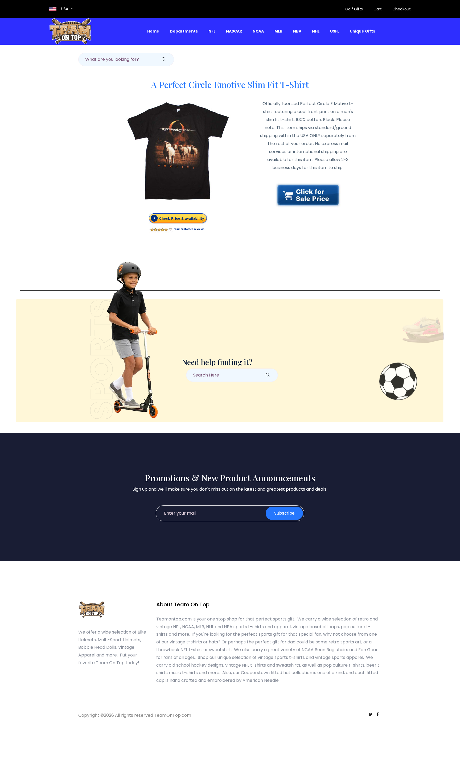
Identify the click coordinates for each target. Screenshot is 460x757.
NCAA (258, 31)
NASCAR (234, 31)
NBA (297, 31)
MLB (278, 31)
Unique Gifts (362, 31)
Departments (184, 31)
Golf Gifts (354, 9)
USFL (334, 31)
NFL (211, 31)
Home (153, 31)
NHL (315, 31)
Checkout (401, 9)
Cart (377, 9)
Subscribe (284, 513)
